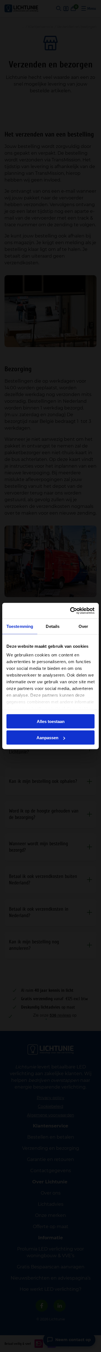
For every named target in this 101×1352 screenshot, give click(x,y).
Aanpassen (47, 737)
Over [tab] (83, 626)
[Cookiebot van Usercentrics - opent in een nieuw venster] (71, 610)
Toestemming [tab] (19, 626)
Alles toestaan (51, 721)
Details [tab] (52, 626)
